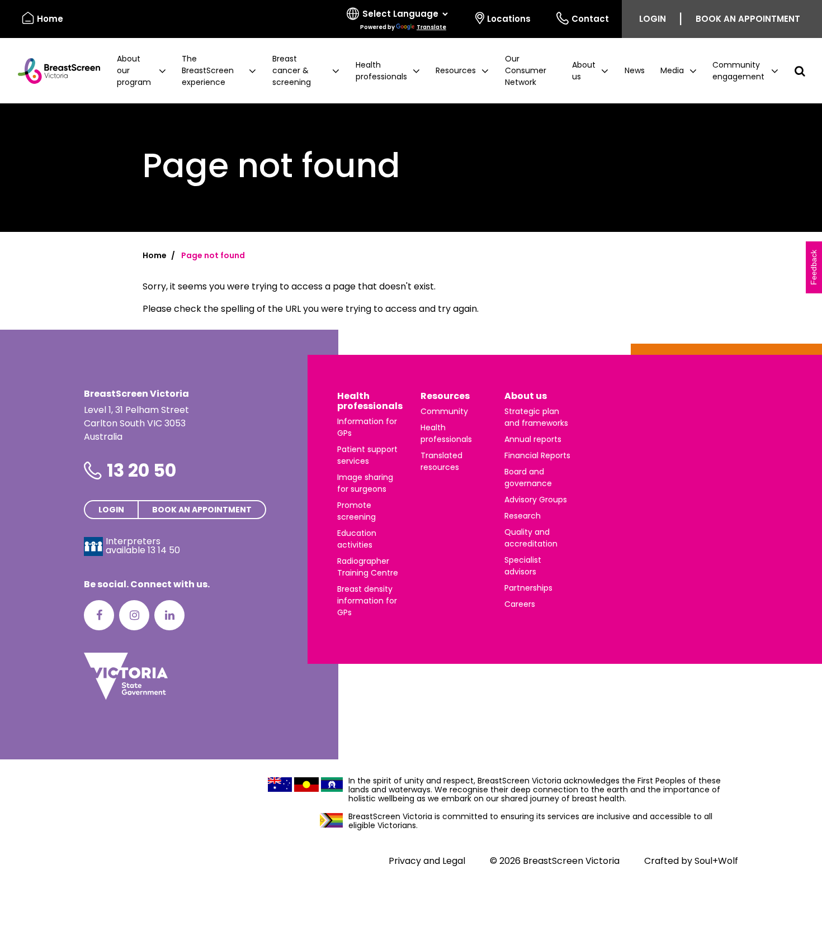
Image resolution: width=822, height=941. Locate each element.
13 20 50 (141, 470)
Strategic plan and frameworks (536, 417)
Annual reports (532, 439)
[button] (141, 70)
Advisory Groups (535, 499)
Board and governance (528, 477)
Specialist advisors (522, 565)
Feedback (813, 267)
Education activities (356, 538)
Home (50, 19)
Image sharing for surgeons (365, 483)
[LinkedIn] (169, 615)
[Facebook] (99, 615)
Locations (509, 19)
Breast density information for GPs (367, 600)
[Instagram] (134, 615)
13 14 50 (164, 550)
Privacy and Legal (427, 860)
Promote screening (356, 511)
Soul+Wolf (716, 860)
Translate (431, 27)
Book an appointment (748, 19)
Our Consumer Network (525, 70)
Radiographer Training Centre (367, 566)
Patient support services (367, 455)
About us (525, 395)
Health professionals (370, 400)
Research (522, 515)
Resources (445, 395)
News (635, 70)
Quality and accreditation (531, 537)
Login (652, 19)
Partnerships (528, 587)
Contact (590, 19)
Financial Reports (537, 455)
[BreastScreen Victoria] (54, 71)
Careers (519, 604)
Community (444, 411)
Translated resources (441, 461)
